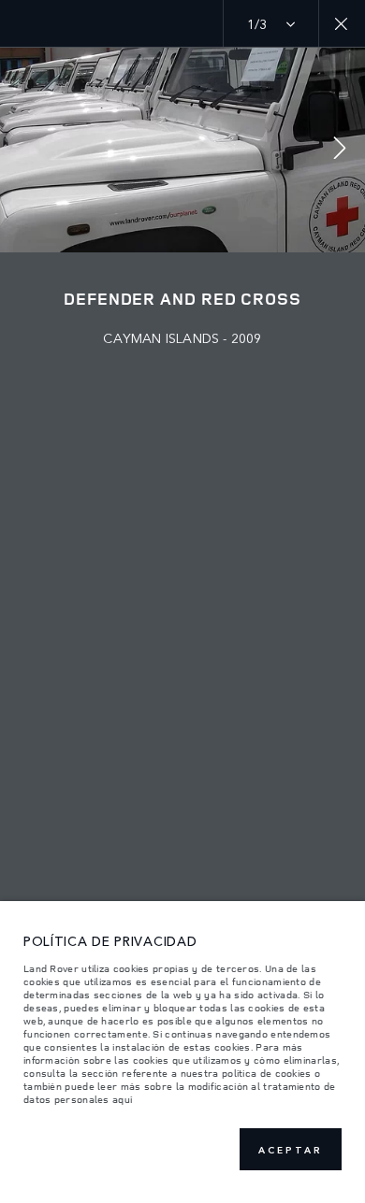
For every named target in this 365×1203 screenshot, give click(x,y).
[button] (340, 150)
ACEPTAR (290, 1149)
